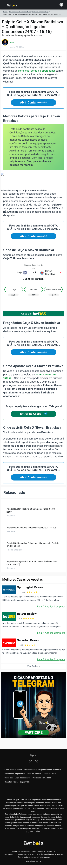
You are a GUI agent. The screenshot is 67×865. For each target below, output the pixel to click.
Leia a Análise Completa (51, 606)
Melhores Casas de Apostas (22, 579)
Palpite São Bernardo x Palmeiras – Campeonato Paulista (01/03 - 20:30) (33, 544)
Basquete (11, 515)
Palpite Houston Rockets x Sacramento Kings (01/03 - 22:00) (31, 510)
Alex (12, 42)
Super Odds (25, 782)
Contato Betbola (11, 782)
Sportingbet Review (30, 587)
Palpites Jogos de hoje (40, 12)
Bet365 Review (27, 613)
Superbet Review (28, 640)
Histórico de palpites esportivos (20, 12)
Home (5, 12)
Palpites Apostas (34, 774)
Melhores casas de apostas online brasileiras (42, 770)
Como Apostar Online (13, 770)
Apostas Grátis (50, 774)
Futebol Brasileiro (14, 550)
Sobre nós (9, 778)
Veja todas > (33, 666)
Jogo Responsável (22, 778)
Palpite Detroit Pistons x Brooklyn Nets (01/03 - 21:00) (31, 527)
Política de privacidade (42, 778)
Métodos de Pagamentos (15, 774)
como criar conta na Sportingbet (36, 70)
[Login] (61, 5)
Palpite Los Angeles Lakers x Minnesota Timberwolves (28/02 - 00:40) (32, 563)
